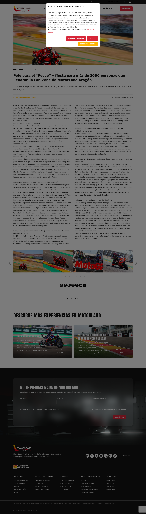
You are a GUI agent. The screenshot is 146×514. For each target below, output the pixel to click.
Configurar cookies (88, 44)
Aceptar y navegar (76, 38)
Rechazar (92, 38)
